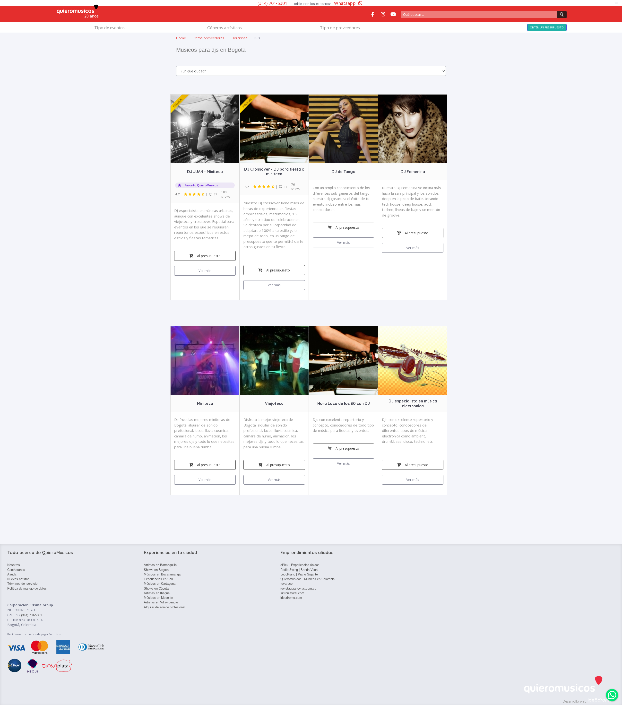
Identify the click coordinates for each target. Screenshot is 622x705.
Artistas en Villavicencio (161, 602)
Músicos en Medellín (158, 598)
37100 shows (202, 194)
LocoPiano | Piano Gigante (299, 574)
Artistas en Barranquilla (160, 565)
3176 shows (272, 187)
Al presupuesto (209, 255)
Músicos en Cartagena (159, 583)
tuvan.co (286, 583)
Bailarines (239, 38)
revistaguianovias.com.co (298, 588)
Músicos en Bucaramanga (162, 574)
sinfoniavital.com (292, 593)
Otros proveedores (208, 38)
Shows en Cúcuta (156, 588)
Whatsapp (345, 3)
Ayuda (11, 574)
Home (181, 38)
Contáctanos (16, 570)
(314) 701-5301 (273, 3)
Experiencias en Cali (158, 579)
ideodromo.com (291, 598)
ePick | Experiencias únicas (300, 565)
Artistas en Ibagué (157, 593)
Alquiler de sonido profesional (164, 607)
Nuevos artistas (18, 579)
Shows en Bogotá (156, 570)
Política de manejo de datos (27, 588)
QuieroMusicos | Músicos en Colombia (307, 579)
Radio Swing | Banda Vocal (299, 570)
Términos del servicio (22, 583)
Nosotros (13, 565)
